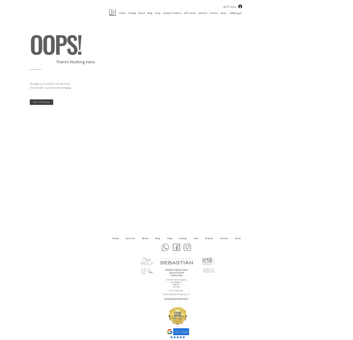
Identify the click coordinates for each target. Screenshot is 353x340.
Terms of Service (176, 272)
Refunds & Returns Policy (176, 269)
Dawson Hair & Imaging (176, 283)
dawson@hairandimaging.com (176, 294)
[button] (141, 13)
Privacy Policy (176, 275)
